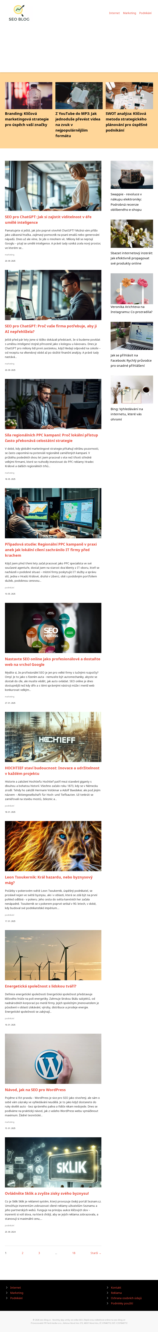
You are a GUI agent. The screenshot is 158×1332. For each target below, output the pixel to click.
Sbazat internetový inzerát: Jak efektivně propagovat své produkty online (132, 258)
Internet (114, 13)
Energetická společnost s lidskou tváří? (40, 986)
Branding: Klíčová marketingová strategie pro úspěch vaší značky (27, 119)
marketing (9, 254)
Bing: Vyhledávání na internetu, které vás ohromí (127, 414)
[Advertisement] (79, 45)
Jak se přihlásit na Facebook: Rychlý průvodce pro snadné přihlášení (131, 360)
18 (73, 1253)
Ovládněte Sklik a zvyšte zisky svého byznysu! (47, 1193)
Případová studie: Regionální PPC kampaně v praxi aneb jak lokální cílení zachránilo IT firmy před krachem (51, 550)
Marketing (129, 13)
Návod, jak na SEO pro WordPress (35, 1089)
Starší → (96, 1253)
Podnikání (145, 13)
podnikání (9, 587)
